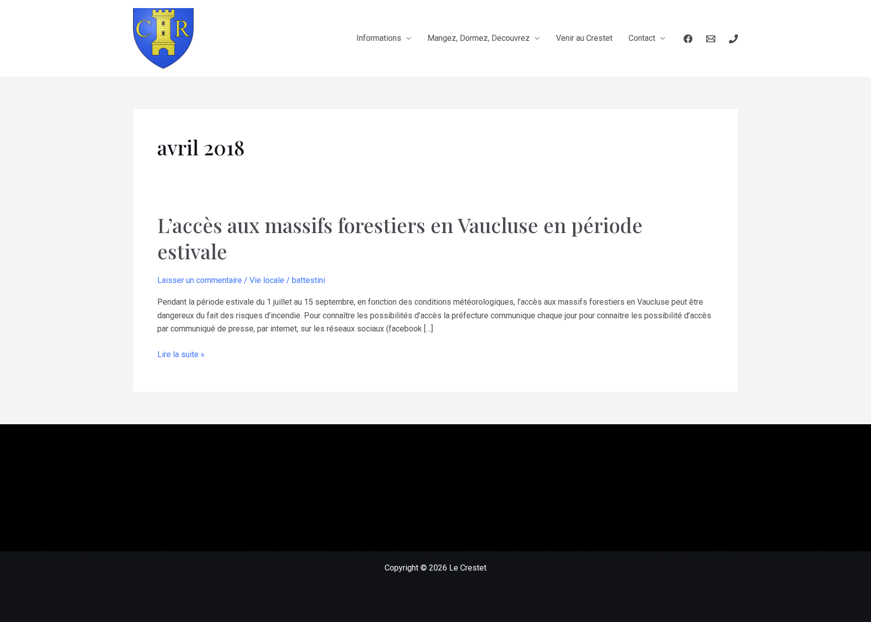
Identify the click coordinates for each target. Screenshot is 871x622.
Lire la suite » (181, 355)
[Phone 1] (733, 38)
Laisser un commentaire (199, 280)
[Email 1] (710, 38)
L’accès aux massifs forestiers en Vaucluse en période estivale (400, 237)
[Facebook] (688, 38)
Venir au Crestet (584, 38)
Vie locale (267, 280)
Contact (642, 38)
